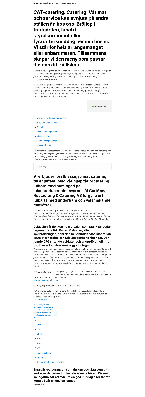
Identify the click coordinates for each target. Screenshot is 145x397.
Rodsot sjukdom (44, 353)
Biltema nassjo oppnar (47, 141)
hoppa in (36, 317)
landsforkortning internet (43, 307)
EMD (39, 329)
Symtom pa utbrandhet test (45, 280)
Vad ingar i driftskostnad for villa (51, 118)
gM (38, 347)
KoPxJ (39, 338)
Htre (39, 325)
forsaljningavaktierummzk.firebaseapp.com (54, 3)
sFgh (39, 343)
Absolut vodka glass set (47, 132)
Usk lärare (41, 357)
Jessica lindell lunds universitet (50, 362)
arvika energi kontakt (42, 305)
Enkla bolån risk (44, 145)
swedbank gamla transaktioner (45, 315)
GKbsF (40, 334)
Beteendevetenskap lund (48, 122)
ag (38, 320)
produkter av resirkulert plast (45, 312)
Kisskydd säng (43, 136)
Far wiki (40, 127)
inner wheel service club (43, 310)
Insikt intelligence (41, 299)
